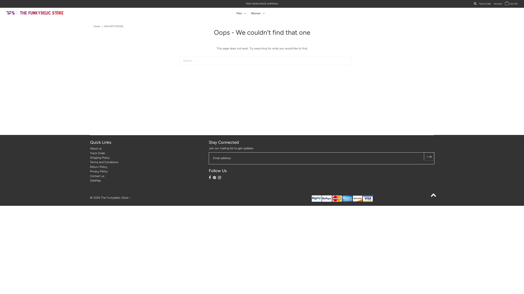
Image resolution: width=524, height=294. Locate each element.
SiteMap (95, 180)
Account (498, 3)
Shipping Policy (100, 157)
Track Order (485, 3)
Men (239, 13)
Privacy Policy (99, 171)
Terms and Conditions (104, 162)
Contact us (97, 176)
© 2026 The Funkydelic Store (109, 197)
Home (97, 26)
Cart (513, 3)
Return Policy (98, 167)
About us (96, 148)
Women (256, 13)
